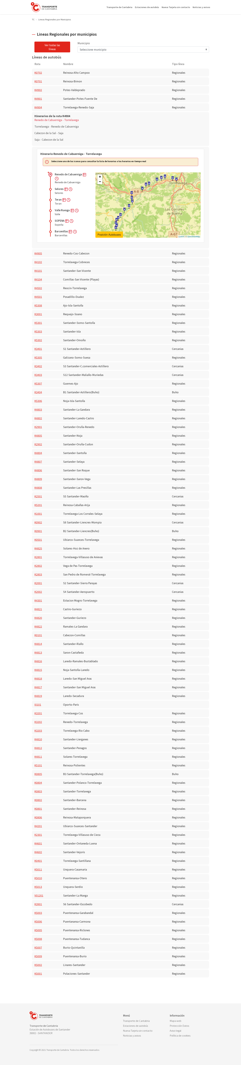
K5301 (38, 323)
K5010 (38, 878)
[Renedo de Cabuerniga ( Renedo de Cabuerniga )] (116, 228)
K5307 (38, 383)
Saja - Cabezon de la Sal (48, 139)
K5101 (38, 765)
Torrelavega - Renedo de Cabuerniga (56, 126)
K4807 (38, 461)
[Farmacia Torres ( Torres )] (173, 178)
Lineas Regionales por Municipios (54, 19)
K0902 (38, 522)
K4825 (38, 548)
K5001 (38, 973)
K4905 (38, 253)
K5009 (38, 956)
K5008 (38, 939)
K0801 (38, 809)
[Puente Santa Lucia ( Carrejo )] (132, 201)
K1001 (38, 514)
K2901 (38, 427)
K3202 (38, 722)
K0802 (38, 800)
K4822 (38, 626)
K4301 (38, 600)
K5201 (38, 505)
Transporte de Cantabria (119, 7)
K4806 (38, 470)
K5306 (38, 401)
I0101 (37, 704)
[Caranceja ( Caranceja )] (149, 184)
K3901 (38, 904)
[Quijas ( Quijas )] (157, 180)
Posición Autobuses (109, 234)
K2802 (38, 566)
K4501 (38, 297)
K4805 (38, 435)
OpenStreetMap (193, 236)
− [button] (100, 182)
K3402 (38, 366)
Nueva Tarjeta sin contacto (176, 7)
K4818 (38, 678)
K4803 (38, 409)
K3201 (38, 713)
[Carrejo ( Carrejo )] (132, 198)
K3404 (38, 392)
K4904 (38, 107)
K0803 (38, 791)
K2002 (38, 592)
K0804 (38, 783)
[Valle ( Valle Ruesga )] (117, 220)
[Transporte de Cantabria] (44, 7)
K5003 (38, 913)
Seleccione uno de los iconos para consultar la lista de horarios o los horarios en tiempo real (98, 161)
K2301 (38, 835)
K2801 (38, 557)
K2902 (38, 444)
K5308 (38, 305)
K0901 (38, 531)
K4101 (38, 271)
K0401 (38, 861)
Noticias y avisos (201, 7)
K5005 (38, 930)
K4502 (38, 288)
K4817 (38, 687)
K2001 (38, 583)
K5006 (38, 921)
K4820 (38, 618)
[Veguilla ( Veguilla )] (165, 177)
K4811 (38, 757)
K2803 (38, 574)
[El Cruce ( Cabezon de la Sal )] (132, 193)
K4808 (38, 488)
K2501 (38, 496)
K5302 (38, 340)
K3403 (38, 375)
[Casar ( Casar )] (146, 185)
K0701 (38, 81)
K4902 (38, 90)
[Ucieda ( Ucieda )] (129, 206)
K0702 (38, 72)
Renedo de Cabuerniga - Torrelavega (56, 120)
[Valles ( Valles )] (161, 178)
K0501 (38, 540)
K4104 (38, 279)
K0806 (38, 817)
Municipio (84, 43)
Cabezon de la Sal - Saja (48, 133)
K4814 (38, 644)
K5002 (38, 965)
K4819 (38, 696)
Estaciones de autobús (147, 7)
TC (33, 19)
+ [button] (100, 177)
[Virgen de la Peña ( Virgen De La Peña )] (142, 189)
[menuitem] (144, 1020)
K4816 (38, 661)
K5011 (38, 869)
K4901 (38, 99)
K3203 (38, 730)
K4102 (38, 262)
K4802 (38, 418)
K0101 (38, 635)
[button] (84, 174)
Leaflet (181, 236)
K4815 (38, 670)
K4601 (38, 843)
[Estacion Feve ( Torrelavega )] (176, 179)
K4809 (38, 479)
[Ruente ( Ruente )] (124, 210)
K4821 (38, 609)
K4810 (38, 739)
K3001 (38, 314)
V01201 (38, 895)
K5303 (38, 331)
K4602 (38, 852)
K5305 (38, 357)
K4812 (38, 748)
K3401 (38, 349)
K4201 (38, 826)
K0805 (38, 774)
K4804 (38, 453)
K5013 (38, 887)
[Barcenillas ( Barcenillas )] (120, 215)
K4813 (38, 652)
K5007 (38, 947)
